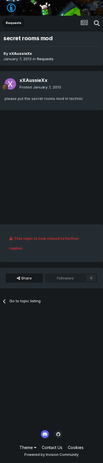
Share (26, 278)
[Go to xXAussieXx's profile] (10, 84)
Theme (26, 447)
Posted (40, 87)
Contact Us (52, 447)
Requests (45, 59)
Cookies (76, 447)
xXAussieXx (20, 53)
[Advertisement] (51, 167)
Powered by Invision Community (51, 454)
